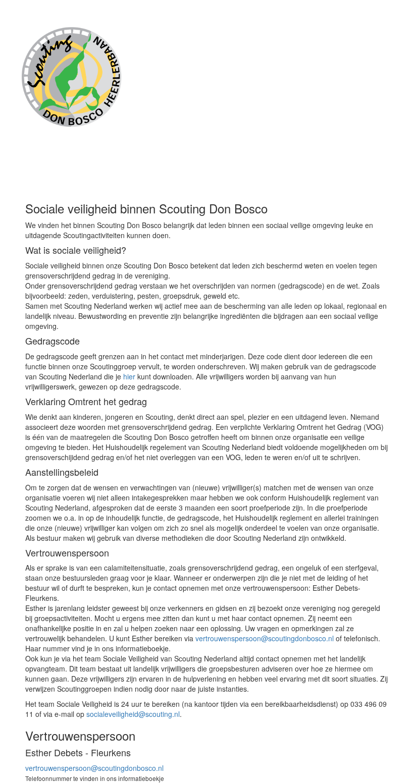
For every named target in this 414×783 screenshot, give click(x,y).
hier (129, 376)
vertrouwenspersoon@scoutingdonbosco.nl (264, 638)
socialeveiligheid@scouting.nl (133, 714)
